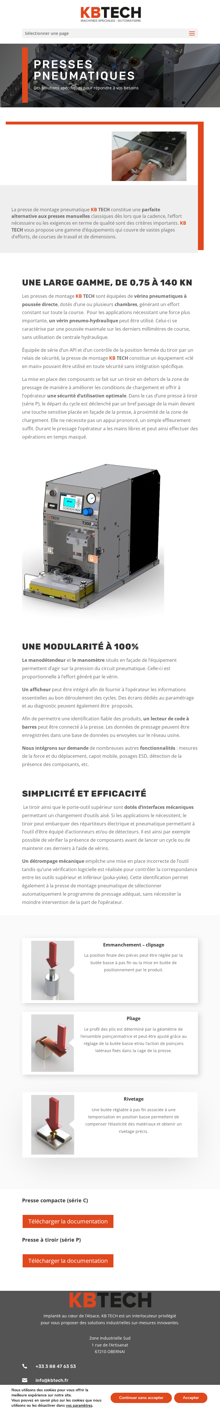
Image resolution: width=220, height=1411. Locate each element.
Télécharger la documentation (68, 1221)
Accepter (191, 1397)
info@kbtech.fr (52, 1380)
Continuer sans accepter (141, 1397)
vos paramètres (79, 1405)
